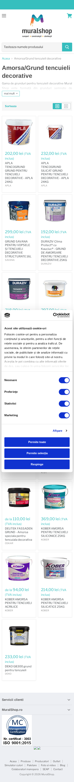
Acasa (6, 58)
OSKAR (9, 543)
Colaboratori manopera (25, 769)
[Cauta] (67, 47)
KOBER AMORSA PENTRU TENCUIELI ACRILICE (18, 603)
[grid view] (57, 106)
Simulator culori (14, 765)
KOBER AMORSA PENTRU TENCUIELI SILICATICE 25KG (54, 603)
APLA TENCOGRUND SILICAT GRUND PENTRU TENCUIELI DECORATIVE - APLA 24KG (55, 172)
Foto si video (48, 765)
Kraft (44, 472)
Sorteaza (11, 106)
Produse (26, 761)
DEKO (8, 673)
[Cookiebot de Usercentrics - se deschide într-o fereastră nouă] (53, 315)
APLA (8, 185)
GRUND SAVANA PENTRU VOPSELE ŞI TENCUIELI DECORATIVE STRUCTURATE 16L (18, 249)
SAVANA (10, 260)
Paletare (32, 765)
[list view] (66, 106)
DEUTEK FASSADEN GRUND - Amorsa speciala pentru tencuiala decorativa (18, 534)
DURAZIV (46, 263)
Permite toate (37, 442)
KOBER (45, 539)
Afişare (57, 430)
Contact (58, 769)
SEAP (46, 769)
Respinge (37, 464)
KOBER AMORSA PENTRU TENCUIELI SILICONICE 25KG (54, 532)
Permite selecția (37, 453)
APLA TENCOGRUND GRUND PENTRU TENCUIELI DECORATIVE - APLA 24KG (19, 172)
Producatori (42, 761)
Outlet (56, 761)
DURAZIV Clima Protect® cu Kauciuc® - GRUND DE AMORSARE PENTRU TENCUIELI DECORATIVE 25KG (54, 251)
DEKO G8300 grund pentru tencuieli (18, 668)
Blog (62, 765)
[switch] (64, 392)
